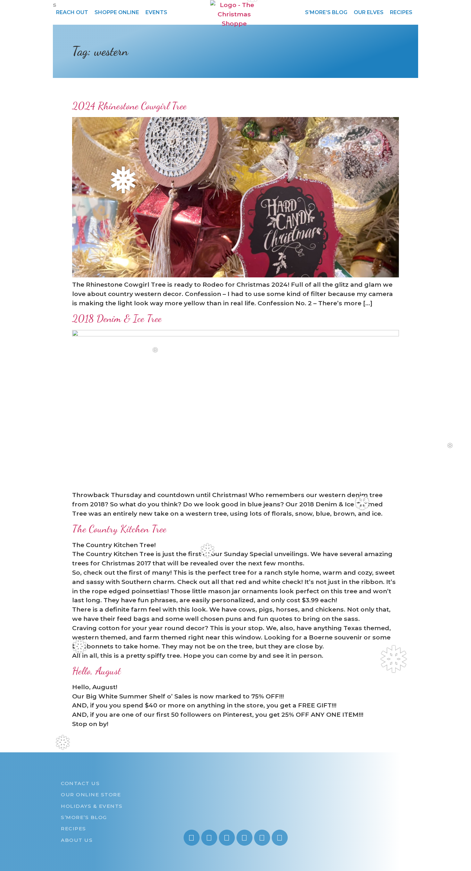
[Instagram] (192, 838)
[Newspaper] (280, 838)
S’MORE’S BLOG (326, 12)
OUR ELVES (369, 12)
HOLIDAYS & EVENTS (92, 806)
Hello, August (96, 671)
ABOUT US (77, 840)
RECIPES (401, 12)
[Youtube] (209, 838)
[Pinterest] (244, 838)
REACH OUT (72, 12)
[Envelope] (262, 838)
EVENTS (156, 12)
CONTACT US (80, 783)
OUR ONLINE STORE (91, 794)
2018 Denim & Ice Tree (116, 318)
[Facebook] (227, 838)
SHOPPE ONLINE (117, 12)
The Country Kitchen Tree (119, 529)
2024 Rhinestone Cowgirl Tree (129, 106)
